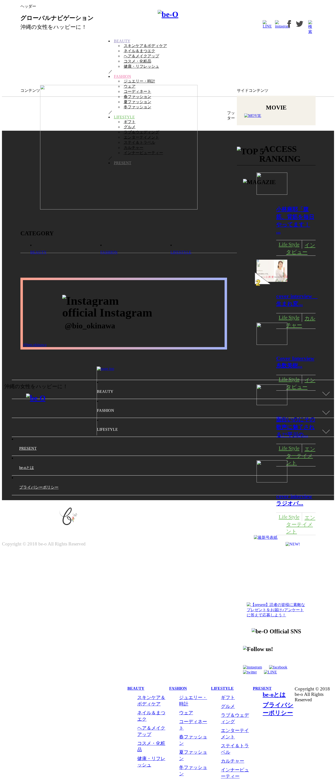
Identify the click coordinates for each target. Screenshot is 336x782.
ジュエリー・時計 (139, 81)
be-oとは (274, 694)
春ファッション (137, 97)
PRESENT (122, 163)
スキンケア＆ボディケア (145, 46)
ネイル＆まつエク (139, 51)
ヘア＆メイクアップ (141, 56)
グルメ (130, 127)
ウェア (130, 86)
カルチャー (133, 147)
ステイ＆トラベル (139, 142)
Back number (274, 577)
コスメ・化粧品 (137, 61)
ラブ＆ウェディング (141, 132)
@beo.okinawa (34, 345)
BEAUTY (122, 41)
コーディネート (137, 91)
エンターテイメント (141, 137)
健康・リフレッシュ (141, 66)
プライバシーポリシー (39, 487)
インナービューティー (143, 153)
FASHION (122, 76)
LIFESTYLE (124, 117)
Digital (270, 559)
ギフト (130, 122)
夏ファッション (137, 102)
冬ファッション (137, 107)
